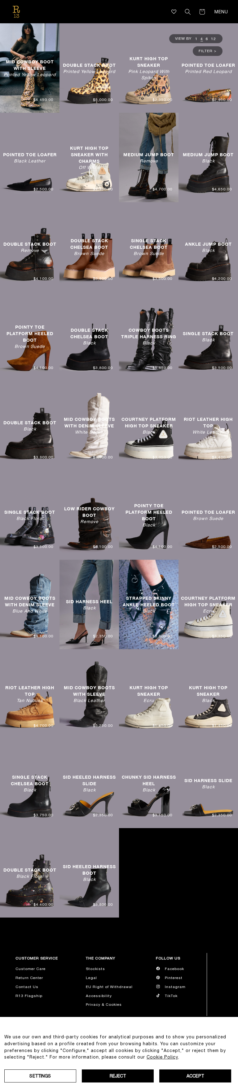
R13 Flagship (28, 996)
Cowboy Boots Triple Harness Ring (148, 336)
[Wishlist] (174, 11)
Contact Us (26, 987)
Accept (195, 1075)
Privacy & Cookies (104, 1004)
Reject (118, 1075)
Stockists (95, 969)
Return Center (29, 978)
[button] (188, 12)
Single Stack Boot (208, 336)
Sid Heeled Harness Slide (89, 783)
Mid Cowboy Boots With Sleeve (89, 694)
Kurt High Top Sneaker (149, 68)
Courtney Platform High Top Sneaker (148, 426)
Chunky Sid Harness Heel (149, 783)
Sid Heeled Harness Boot (89, 873)
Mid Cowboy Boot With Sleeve (30, 68)
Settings (40, 1075)
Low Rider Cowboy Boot (89, 515)
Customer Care (30, 969)
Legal (91, 978)
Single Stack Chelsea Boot (149, 247)
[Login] (179, 11)
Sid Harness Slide (208, 783)
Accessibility (99, 996)
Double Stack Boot (89, 68)
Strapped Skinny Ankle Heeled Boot (149, 604)
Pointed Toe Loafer (208, 68)
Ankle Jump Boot (208, 247)
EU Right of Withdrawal (109, 987)
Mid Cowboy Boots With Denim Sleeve (89, 426)
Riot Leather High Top (208, 426)
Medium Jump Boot (148, 157)
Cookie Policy (162, 1057)
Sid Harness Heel (89, 604)
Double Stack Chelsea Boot (89, 247)
